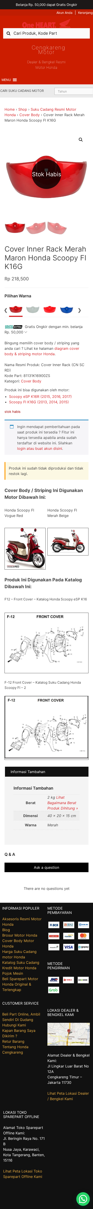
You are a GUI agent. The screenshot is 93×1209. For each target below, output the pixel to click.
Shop (22, 109)
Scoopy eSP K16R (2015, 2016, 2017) (40, 396)
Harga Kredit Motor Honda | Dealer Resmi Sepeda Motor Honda (46, 23)
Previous (5, 309)
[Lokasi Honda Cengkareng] (68, 1044)
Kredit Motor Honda (19, 968)
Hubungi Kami (14, 1025)
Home (10, 109)
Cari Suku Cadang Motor (22, 91)
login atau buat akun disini (39, 448)
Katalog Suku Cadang (20, 962)
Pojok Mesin (12, 973)
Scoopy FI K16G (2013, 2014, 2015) (39, 402)
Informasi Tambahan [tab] (28, 771)
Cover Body (29, 115)
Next (79, 309)
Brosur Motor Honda (19, 935)
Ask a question (46, 867)
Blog (6, 930)
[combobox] (46, 33)
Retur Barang (13, 1041)
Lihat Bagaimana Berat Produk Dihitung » (62, 802)
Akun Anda (64, 13)
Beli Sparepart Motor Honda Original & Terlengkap (20, 984)
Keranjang (85, 13)
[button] (6, 79)
